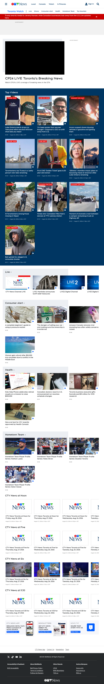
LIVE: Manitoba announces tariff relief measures (44, 293)
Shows (36, 11)
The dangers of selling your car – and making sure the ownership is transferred (50, 327)
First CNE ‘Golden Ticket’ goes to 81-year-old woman (51, 172)
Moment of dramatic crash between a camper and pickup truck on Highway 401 (83, 216)
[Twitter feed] (8, 657)
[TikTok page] (12, 657)
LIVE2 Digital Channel (69, 292)
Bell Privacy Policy (36, 668)
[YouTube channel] (16, 657)
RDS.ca (78, 673)
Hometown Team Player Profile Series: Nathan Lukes (17, 458)
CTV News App (40, 649)
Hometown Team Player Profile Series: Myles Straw (49, 458)
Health (57, 11)
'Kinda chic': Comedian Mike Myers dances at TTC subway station (51, 215)
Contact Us (50, 649)
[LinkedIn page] (21, 657)
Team (67, 649)
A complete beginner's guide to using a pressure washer (17, 326)
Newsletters (60, 649)
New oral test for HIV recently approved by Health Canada (17, 423)
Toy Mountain (81, 11)
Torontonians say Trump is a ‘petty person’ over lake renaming (19, 172)
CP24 (55, 668)
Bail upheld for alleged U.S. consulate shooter (16, 258)
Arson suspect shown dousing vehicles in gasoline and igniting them (82, 129)
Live (30, 11)
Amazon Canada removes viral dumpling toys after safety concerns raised (84, 327)
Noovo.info (79, 668)
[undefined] (19, 510)
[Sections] (6, 4)
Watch (51, 4)
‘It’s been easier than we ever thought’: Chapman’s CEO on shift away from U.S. (51, 129)
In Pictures (61, 4)
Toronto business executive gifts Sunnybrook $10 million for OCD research (82, 394)
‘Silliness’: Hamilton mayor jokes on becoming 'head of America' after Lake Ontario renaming (83, 173)
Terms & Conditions (36, 670)
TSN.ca (55, 673)
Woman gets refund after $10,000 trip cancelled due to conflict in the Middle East (19, 357)
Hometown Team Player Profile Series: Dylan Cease (17, 486)
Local (33, 4)
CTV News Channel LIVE (16, 292)
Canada (42, 4)
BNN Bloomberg (58, 670)
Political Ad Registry (36, 673)
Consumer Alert (47, 11)
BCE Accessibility (13, 668)
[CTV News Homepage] (19, 4)
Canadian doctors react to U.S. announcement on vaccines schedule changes (49, 394)
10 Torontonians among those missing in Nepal (17, 215)
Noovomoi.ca (80, 670)
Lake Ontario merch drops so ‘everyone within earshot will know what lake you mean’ (18, 129)
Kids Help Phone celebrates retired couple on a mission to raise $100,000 (19, 394)
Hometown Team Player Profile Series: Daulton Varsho (81, 458)
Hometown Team (68, 11)
